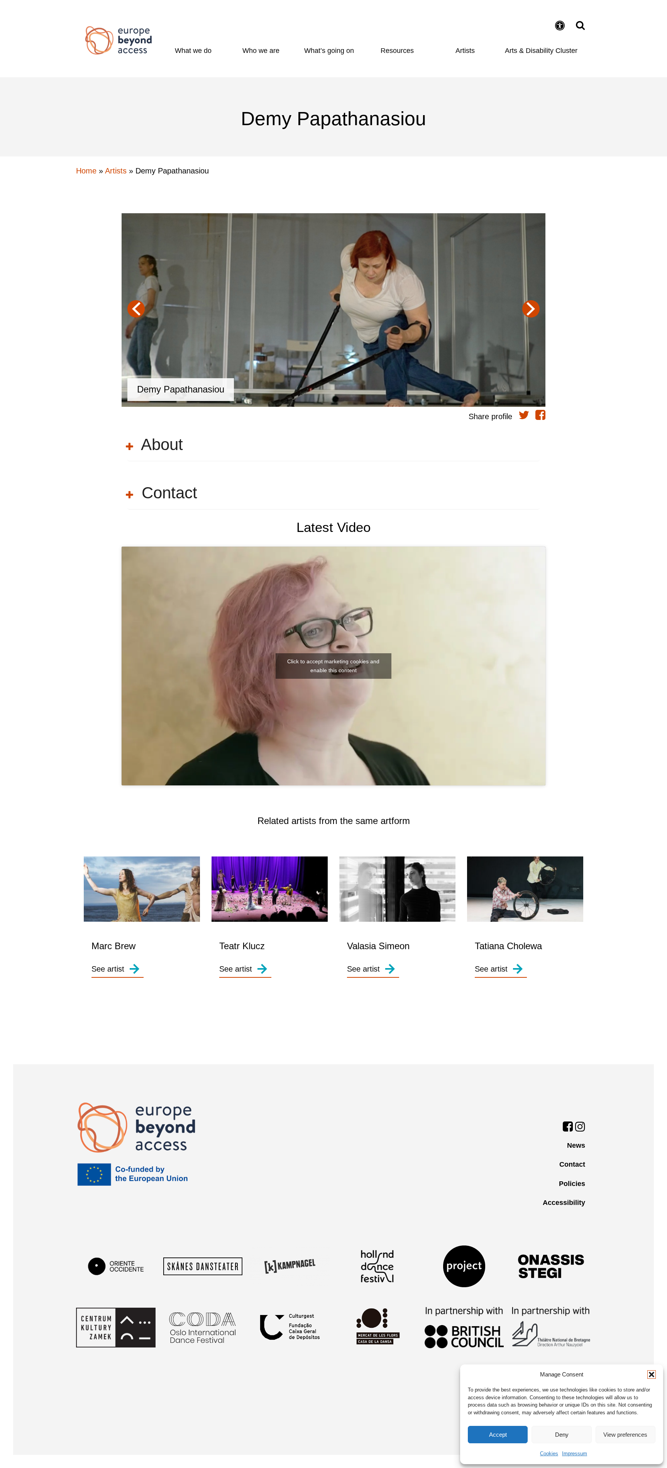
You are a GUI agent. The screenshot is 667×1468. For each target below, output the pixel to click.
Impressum (574, 1453)
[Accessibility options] (561, 26)
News (576, 1145)
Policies (572, 1184)
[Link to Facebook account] (568, 1128)
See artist (107, 969)
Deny (562, 1434)
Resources (397, 50)
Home (118, 40)
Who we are (260, 50)
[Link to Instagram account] (580, 1128)
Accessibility (564, 1202)
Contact (572, 1164)
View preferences (625, 1434)
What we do (193, 50)
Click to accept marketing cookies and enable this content (333, 665)
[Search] (578, 25)
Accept (498, 1434)
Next (531, 309)
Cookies (549, 1453)
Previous (136, 309)
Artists (465, 50)
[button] (651, 1374)
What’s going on (329, 50)
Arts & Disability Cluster (541, 50)
